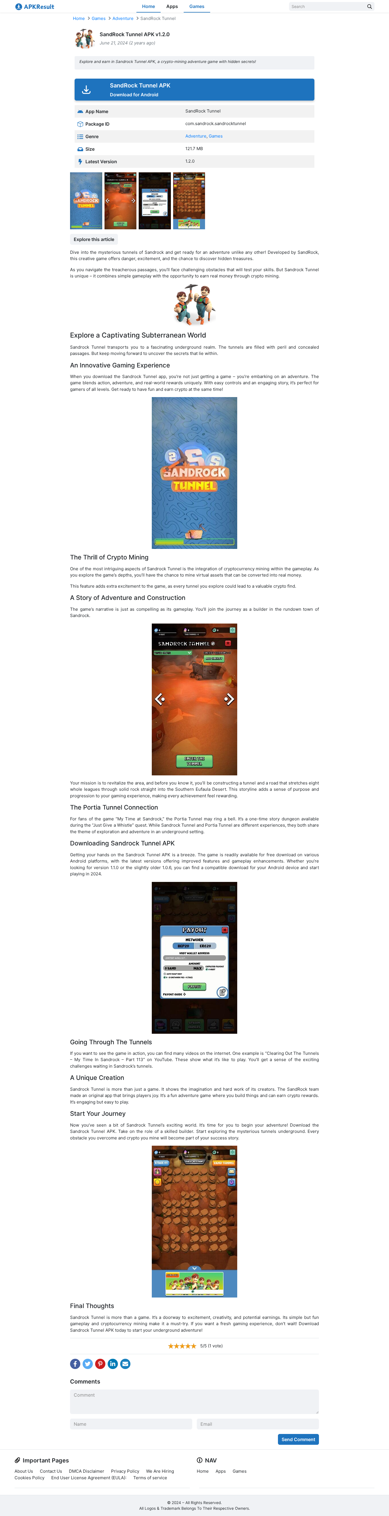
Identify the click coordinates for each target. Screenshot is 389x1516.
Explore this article (94, 239)
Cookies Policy (29, 1477)
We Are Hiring (160, 1471)
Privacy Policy (125, 1471)
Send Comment (298, 1439)
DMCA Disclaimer (86, 1471)
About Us (24, 1471)
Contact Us (51, 1471)
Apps (172, 6)
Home (148, 6)
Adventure (123, 18)
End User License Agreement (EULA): (88, 1477)
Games (196, 6)
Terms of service (150, 1477)
